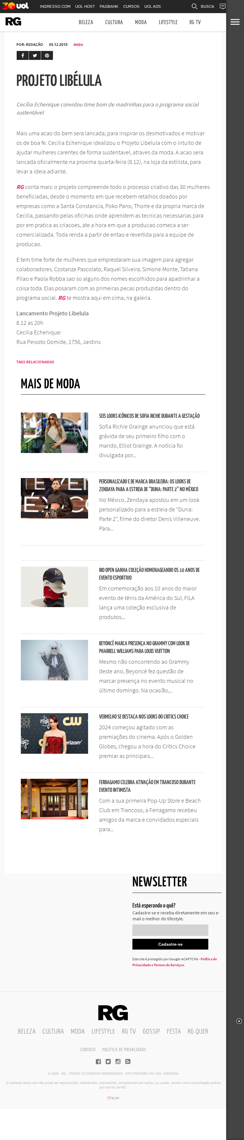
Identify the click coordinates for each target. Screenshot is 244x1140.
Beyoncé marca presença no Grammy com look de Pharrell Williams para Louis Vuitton (144, 647)
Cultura (114, 22)
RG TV (195, 22)
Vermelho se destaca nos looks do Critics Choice (144, 717)
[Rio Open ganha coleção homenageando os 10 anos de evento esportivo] (54, 605)
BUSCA (207, 6)
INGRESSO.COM (55, 6)
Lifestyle (168, 22)
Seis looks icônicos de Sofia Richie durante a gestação (149, 416)
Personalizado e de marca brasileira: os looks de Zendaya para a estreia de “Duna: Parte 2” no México (148, 485)
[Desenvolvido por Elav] (113, 1100)
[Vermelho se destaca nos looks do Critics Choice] (54, 752)
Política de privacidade (124, 1050)
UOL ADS (152, 6)
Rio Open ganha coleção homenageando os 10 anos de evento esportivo (149, 574)
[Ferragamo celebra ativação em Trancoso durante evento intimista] (54, 817)
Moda (141, 22)
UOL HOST (85, 6)
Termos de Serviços (169, 965)
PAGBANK (109, 6)
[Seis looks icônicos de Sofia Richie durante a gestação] (54, 451)
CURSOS (131, 6)
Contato (88, 1050)
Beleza (86, 22)
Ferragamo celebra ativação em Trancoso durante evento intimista (147, 786)
